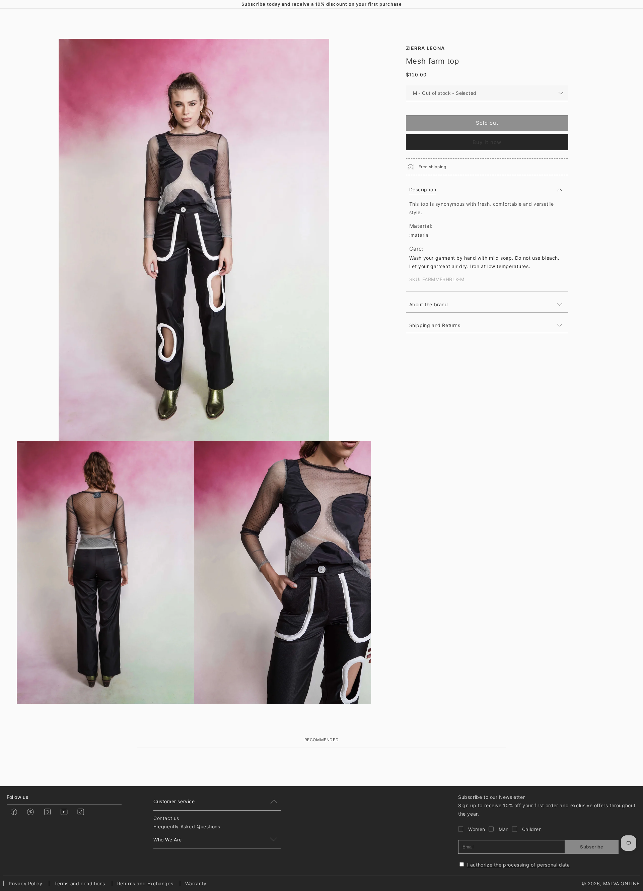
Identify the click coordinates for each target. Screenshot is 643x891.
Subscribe (591, 846)
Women (476, 829)
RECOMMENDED (321, 739)
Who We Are (167, 839)
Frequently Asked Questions (186, 826)
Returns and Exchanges (145, 883)
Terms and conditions (79, 883)
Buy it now (487, 142)
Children (532, 829)
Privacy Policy (25, 883)
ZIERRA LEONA (425, 48)
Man (504, 829)
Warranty (196, 883)
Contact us (166, 818)
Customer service (174, 801)
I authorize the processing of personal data (518, 865)
